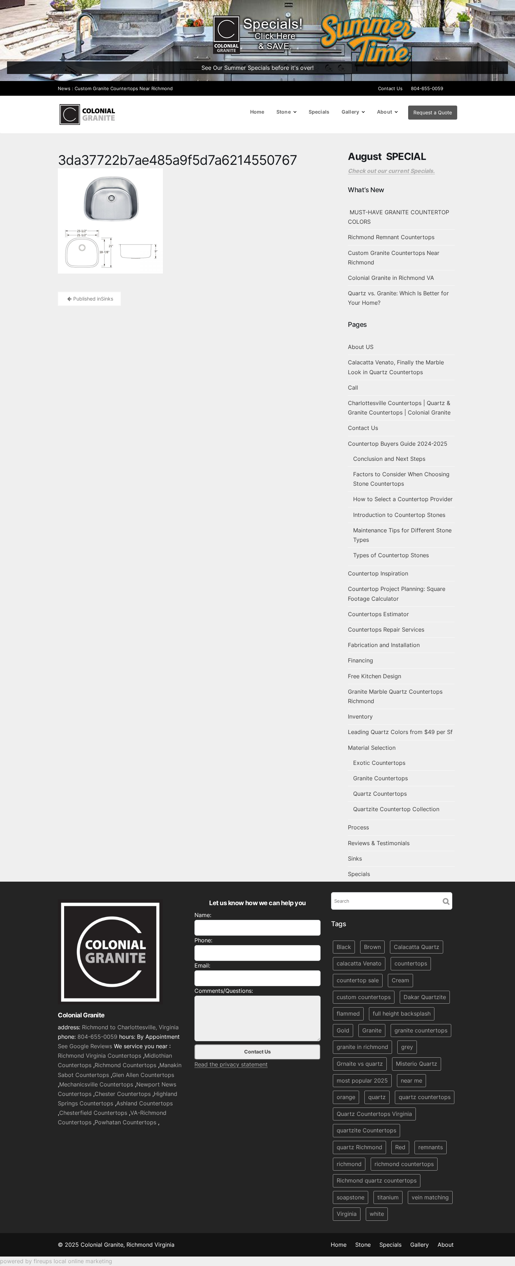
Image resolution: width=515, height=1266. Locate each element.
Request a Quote (432, 112)
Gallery (350, 112)
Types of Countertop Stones (391, 555)
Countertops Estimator (378, 614)
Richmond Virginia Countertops (99, 1055)
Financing (360, 660)
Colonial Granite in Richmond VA (391, 277)
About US (360, 346)
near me (411, 1080)
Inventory (360, 716)
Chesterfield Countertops (93, 1112)
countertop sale (358, 980)
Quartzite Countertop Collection (396, 809)
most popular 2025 (362, 1080)
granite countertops (420, 1030)
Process (358, 827)
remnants (430, 1147)
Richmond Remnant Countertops (391, 237)
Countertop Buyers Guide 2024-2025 (397, 443)
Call (353, 387)
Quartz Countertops (380, 793)
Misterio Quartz (416, 1063)
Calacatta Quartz (416, 946)
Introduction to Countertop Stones (399, 514)
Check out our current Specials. (391, 170)
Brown (372, 946)
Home (257, 112)
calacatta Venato (359, 963)
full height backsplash (402, 1013)
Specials (319, 112)
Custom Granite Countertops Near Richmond (124, 88)
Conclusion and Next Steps (389, 458)
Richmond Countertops (125, 1065)
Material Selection (372, 747)
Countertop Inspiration (378, 573)
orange (346, 1096)
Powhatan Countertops (125, 1122)
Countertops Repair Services (386, 629)
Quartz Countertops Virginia (374, 1113)
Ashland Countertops (144, 1103)
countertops (410, 963)
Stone (283, 112)
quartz (377, 1096)
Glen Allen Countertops (143, 1074)
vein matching (430, 1197)
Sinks (355, 858)
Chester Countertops (123, 1093)
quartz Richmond (359, 1147)
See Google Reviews (85, 1046)
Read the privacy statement (231, 1064)
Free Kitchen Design (374, 676)
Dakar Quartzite (425, 997)
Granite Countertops (380, 778)
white (377, 1214)
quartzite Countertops (366, 1130)
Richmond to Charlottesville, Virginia (130, 1027)
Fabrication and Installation (384, 644)
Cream (400, 980)
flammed (348, 1013)
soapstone (350, 1197)
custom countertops (364, 997)
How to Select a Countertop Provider (403, 499)
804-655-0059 (427, 88)
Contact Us (390, 88)
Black (344, 946)
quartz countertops (425, 1096)
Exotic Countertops (379, 762)
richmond (349, 1163)
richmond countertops (404, 1163)
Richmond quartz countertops (377, 1180)
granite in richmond (362, 1047)
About (384, 112)
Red (400, 1147)
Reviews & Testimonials (379, 843)
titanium (388, 1197)
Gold (343, 1030)
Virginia (347, 1214)
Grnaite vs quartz (360, 1063)
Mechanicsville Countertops (96, 1084)
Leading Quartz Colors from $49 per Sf (400, 731)
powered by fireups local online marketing (56, 1261)
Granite (372, 1030)
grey (407, 1047)
